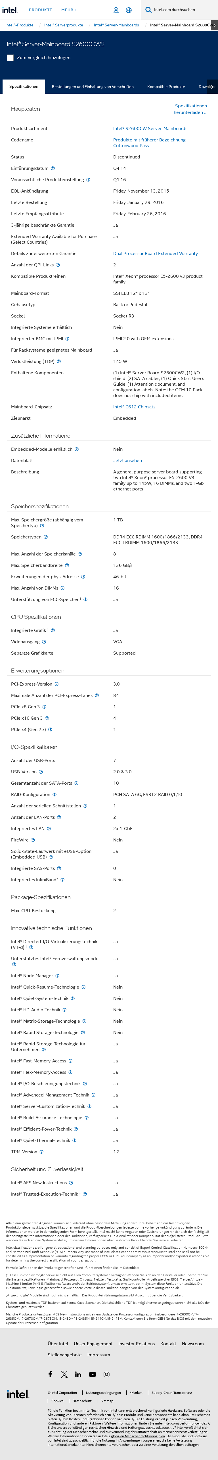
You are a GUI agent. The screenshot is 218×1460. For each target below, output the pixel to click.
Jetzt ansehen (127, 460)
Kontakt (168, 1344)
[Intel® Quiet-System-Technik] (73, 998)
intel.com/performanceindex (185, 1423)
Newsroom (193, 1344)
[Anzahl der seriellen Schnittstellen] (85, 805)
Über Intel (58, 1344)
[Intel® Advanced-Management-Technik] (93, 1095)
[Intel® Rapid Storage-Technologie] (83, 1032)
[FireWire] (33, 839)
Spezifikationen (23, 86)
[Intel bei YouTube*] (92, 1375)
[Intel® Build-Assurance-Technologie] (86, 1117)
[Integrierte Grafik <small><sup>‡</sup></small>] (53, 630)
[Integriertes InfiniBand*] (62, 879)
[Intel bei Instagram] (106, 1375)
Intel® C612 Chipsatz (134, 407)
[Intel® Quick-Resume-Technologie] (83, 987)
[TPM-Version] (41, 1151)
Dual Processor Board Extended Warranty (155, 253)
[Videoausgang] (44, 641)
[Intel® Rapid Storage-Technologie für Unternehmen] (44, 1049)
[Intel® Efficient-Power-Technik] (76, 1129)
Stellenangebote (65, 1355)
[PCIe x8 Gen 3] (44, 706)
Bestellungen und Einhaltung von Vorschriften (93, 86)
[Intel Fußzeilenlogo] (18, 1394)
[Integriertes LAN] (49, 828)
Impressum (98, 1355)
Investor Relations (136, 1344)
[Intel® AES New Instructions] (71, 1182)
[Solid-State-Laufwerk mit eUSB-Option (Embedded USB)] (51, 857)
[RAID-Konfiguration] (54, 794)
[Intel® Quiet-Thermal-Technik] (74, 1140)
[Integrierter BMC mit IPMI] (67, 338)
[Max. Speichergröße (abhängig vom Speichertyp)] (42, 525)
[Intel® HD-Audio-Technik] (64, 1009)
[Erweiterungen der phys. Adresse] (83, 576)
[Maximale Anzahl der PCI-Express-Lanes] (97, 695)
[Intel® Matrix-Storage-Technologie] (84, 1021)
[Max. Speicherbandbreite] (67, 565)
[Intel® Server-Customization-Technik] (89, 1106)
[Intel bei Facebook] (50, 1375)
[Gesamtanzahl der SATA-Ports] (76, 783)
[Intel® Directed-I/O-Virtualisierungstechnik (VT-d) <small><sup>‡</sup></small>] (31, 947)
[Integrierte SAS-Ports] (59, 868)
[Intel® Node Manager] (57, 975)
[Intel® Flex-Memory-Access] (70, 1072)
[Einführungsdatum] (53, 168)
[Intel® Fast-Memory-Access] (70, 1060)
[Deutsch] (128, 10)
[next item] (214, 25)
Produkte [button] (40, 9)
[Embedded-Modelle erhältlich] (77, 449)
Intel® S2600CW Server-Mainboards (150, 128)
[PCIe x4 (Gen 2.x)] (50, 729)
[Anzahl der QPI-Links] (58, 264)
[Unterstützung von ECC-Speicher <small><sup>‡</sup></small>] (85, 599)
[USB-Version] (41, 771)
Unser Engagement (93, 1344)
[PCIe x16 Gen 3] (47, 718)
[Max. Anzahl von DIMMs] (62, 588)
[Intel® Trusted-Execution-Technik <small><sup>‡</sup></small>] (85, 1194)
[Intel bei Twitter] (64, 1375)
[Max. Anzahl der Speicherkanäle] (80, 554)
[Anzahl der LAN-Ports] (59, 817)
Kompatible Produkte (166, 86)
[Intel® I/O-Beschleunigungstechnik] (85, 1083)
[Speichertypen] (46, 536)
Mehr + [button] (69, 9)
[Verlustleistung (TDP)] (59, 361)
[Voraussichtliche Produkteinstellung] (88, 179)
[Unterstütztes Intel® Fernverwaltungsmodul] (14, 964)
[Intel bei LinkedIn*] (78, 1375)
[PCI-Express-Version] (56, 684)
